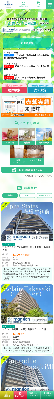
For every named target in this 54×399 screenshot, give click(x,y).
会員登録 (6, 394)
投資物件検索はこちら (30, 170)
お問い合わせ (23, 4)
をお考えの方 (14, 88)
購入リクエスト (20, 394)
